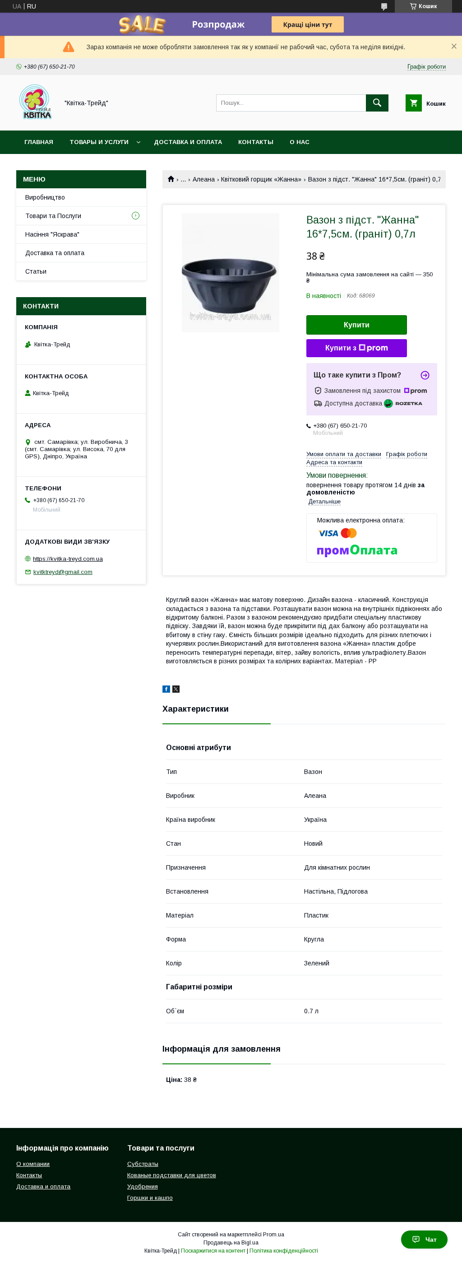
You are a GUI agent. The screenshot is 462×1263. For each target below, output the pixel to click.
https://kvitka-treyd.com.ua (68, 558)
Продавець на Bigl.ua (231, 1243)
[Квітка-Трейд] (35, 118)
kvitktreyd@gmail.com (62, 572)
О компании (33, 1163)
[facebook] (166, 690)
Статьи (35, 271)
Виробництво (45, 197)
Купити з (340, 348)
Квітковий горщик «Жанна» (261, 179)
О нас (300, 142)
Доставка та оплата (54, 252)
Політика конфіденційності (283, 1251)
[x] (176, 690)
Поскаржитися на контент (213, 1251)
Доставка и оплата (188, 142)
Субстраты (142, 1163)
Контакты (255, 142)
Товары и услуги (99, 142)
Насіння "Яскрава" (52, 234)
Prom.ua (273, 1234)
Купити (357, 325)
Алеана (204, 179)
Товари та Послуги (53, 215)
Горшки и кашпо (150, 1197)
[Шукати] (377, 103)
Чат (431, 1239)
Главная (38, 142)
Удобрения (142, 1186)
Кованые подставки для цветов (171, 1175)
